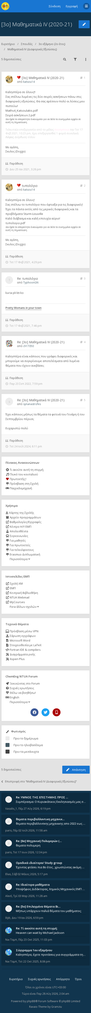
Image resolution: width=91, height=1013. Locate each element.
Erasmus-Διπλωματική (24, 554)
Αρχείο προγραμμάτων (25, 517)
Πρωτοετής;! (17, 479)
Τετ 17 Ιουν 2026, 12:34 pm (30, 852)
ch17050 (28, 346)
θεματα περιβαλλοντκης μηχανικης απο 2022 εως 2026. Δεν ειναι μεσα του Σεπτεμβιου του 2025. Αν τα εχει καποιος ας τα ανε (51, 823)
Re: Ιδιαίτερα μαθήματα (33, 885)
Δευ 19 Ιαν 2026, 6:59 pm (27, 918)
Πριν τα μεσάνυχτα (26, 752)
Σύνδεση (55, 6)
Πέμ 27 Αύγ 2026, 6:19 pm (34, 808)
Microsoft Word (19, 640)
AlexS (8, 896)
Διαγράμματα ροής (22, 654)
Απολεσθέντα (18, 531)
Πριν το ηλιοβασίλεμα (28, 745)
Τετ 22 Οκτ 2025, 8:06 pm (34, 961)
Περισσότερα (18, 559)
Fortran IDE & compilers (25, 650)
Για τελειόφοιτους (21, 550)
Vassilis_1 (11, 808)
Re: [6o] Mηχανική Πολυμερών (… (39, 841)
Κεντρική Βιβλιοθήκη (23, 593)
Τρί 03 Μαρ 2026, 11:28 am (30, 896)
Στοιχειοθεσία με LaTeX (25, 645)
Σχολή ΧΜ (16, 583)
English (14, 697)
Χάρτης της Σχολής (21, 513)
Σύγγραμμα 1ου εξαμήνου (34, 950)
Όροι (78, 979)
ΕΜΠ (12, 588)
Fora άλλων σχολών (23, 607)
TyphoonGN (30, 282)
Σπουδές (26, 44)
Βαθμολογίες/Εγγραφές (25, 522)
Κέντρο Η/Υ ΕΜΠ (20, 527)
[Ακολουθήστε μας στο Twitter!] (45, 712)
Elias (8, 874)
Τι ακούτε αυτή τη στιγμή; (26, 470)
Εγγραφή (72, 6)
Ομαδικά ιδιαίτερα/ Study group (39, 863)
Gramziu (56, 1007)
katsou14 (29, 82)
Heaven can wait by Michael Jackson (40, 933)
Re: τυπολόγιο (27, 278)
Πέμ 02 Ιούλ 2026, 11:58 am (30, 830)
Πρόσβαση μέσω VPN (23, 631)
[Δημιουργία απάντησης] (84, 24)
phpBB (31, 1001)
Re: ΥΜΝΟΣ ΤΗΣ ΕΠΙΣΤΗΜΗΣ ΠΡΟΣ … (42, 797)
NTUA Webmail (19, 597)
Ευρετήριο (8, 44)
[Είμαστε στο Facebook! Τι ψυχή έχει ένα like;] (34, 712)
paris (8, 830)
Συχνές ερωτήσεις (21, 688)
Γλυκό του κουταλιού (23, 474)
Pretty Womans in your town (24, 308)
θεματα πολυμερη (28, 845)
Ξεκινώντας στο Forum (24, 683)
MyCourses (17, 602)
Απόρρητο (63, 979)
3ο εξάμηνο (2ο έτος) (52, 44)
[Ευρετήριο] (5, 6)
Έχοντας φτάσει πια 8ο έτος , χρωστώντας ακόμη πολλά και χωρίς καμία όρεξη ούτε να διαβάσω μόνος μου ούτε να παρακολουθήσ (51, 867)
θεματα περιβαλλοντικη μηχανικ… (40, 819)
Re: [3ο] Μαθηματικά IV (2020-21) (40, 342)
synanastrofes (32, 404)
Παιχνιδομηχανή (20, 488)
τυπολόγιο (30, 186)
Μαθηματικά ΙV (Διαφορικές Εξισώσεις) (32, 49)
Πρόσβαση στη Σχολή (23, 484)
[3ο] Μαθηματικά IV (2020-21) (36, 24)
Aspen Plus (17, 659)
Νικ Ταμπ (11, 940)
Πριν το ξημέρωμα (25, 738)
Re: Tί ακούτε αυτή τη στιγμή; (36, 928)
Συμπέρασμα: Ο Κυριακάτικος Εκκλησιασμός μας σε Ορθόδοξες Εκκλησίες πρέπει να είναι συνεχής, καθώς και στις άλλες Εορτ (51, 802)
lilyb (7, 918)
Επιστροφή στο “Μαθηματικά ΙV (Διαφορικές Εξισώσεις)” (41, 781)
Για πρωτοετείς (19, 545)
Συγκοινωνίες (18, 536)
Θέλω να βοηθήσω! (22, 693)
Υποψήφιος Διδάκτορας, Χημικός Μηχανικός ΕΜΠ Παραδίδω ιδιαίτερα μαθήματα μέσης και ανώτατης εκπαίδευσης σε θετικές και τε (51, 889)
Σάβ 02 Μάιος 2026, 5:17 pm (30, 874)
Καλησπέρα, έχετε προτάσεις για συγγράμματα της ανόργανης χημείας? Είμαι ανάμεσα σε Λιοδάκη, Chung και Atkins (51, 955)
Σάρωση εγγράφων (22, 636)
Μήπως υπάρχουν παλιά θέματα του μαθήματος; (49, 911)
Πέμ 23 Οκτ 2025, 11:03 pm (35, 940)
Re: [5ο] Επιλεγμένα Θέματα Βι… (38, 906)
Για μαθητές (17, 540)
